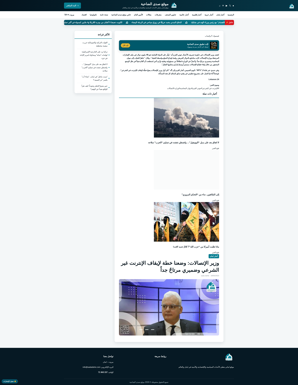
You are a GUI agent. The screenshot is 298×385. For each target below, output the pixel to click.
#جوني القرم (197, 88)
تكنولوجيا (93, 15)
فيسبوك (216, 36)
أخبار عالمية (184, 15)
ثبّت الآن (125, 45)
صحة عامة (104, 15)
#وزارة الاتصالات (173, 88)
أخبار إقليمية (196, 15)
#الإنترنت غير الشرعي (210, 88)
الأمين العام (138, 15)
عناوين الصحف (170, 15)
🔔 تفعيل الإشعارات (9, 381)
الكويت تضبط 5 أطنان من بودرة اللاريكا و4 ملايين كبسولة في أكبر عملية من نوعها (119, 22)
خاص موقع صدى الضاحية (121, 15)
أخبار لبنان (220, 15)
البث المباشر (71, 6)
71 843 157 (103, 372)
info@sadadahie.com (91, 367)
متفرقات (158, 15)
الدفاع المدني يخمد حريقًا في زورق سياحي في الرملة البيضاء (187, 22)
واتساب (208, 36)
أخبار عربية (209, 15)
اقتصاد (84, 15)
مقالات (148, 15)
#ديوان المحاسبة (186, 88)
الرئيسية (231, 15)
